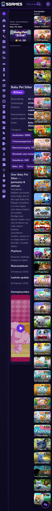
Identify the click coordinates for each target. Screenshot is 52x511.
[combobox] (34, 4)
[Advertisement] (30, 64)
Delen (18, 92)
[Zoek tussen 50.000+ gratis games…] (39, 4)
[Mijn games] (48, 4)
